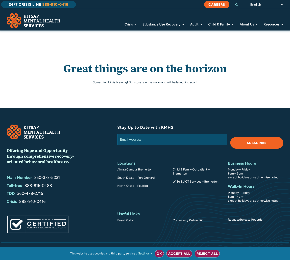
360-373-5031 (47, 177)
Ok (159, 254)
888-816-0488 (38, 185)
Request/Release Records (245, 219)
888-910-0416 (32, 201)
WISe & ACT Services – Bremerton (196, 181)
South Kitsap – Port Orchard (136, 178)
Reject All (207, 254)
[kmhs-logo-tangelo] (33, 15)
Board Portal (125, 220)
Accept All (179, 254)
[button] (239, 4)
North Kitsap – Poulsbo (132, 186)
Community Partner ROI (188, 220)
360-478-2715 (30, 193)
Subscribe (257, 143)
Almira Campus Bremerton (134, 169)
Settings (144, 253)
